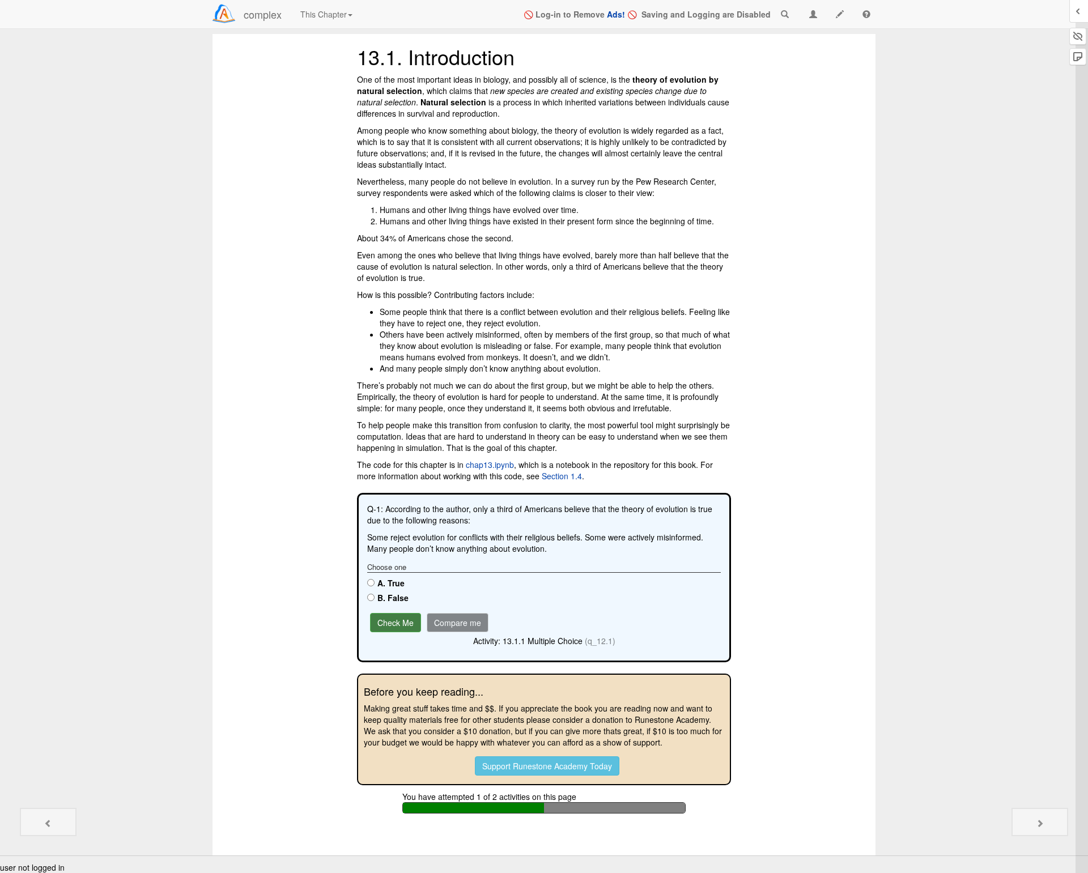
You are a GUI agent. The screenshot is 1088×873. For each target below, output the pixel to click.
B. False (393, 597)
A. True (391, 583)
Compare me (457, 622)
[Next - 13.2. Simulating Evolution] (1040, 822)
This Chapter (323, 14)
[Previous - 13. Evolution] (48, 822)
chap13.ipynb (490, 464)
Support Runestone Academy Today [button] (547, 766)
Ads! (616, 14)
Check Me (395, 622)
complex (263, 14)
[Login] (223, 13)
